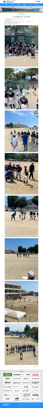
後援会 (32, 404)
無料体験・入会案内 (38, 404)
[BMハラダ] (7, 384)
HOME (20, 404)
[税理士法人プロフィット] (17, 388)
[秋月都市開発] (17, 400)
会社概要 (24, 404)
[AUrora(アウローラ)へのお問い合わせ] (39, 2)
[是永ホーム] (35, 384)
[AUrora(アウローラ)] (9, 2)
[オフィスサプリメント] (17, 384)
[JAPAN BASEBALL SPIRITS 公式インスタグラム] (36, 2)
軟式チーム (28, 404)
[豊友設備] (7, 388)
